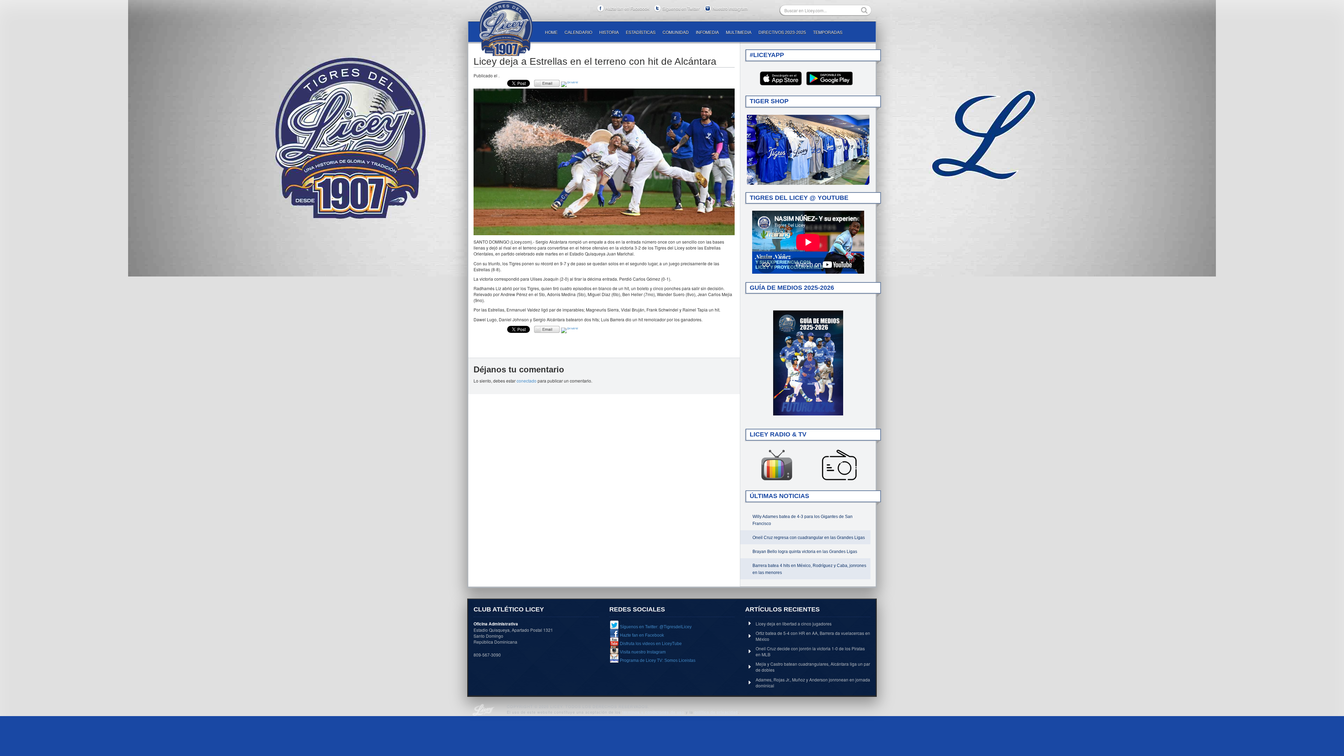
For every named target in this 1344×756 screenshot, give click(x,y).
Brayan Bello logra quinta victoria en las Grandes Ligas (804, 551)
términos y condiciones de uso (653, 712)
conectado (527, 381)
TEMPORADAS (827, 32)
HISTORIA (609, 32)
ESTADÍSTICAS (641, 32)
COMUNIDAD (676, 32)
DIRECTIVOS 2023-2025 (782, 32)
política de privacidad (716, 712)
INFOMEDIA (707, 32)
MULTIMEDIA (738, 32)
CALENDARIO (578, 32)
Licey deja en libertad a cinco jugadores (794, 623)
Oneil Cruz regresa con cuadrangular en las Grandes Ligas (808, 537)
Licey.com (506, 28)
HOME (551, 32)
